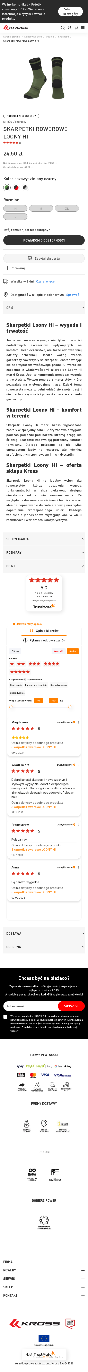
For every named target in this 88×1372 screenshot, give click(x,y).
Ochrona (13, 947)
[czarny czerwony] (16, 187)
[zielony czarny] (7, 187)
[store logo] (15, 27)
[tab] (44, 307)
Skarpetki (63, 36)
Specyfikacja (17, 539)
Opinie (11, 566)
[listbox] (44, 212)
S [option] (41, 208)
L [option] (15, 216)
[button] (12, 143)
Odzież (50, 36)
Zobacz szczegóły (70, 11)
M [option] (15, 208)
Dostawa (13, 933)
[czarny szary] (25, 187)
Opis (9, 307)
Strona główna (11, 36)
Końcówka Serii (33, 36)
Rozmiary (13, 552)
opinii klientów (44, 595)
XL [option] (67, 208)
